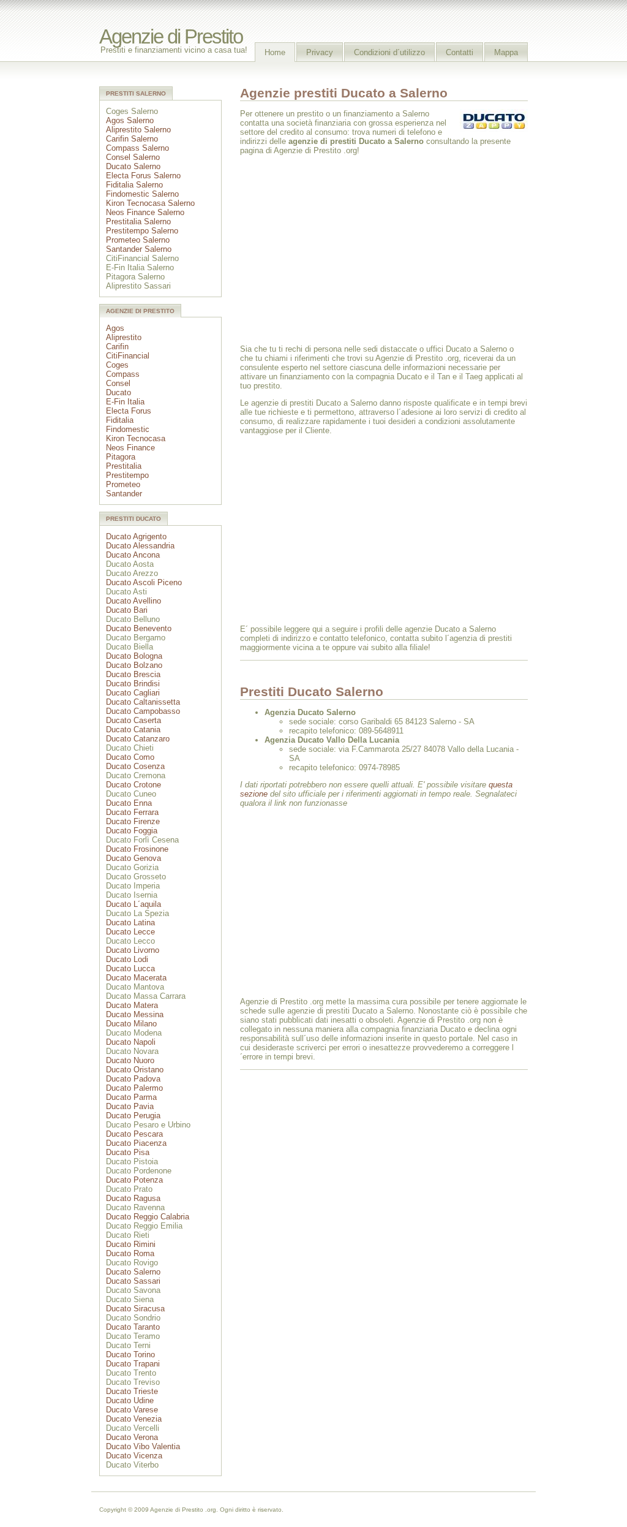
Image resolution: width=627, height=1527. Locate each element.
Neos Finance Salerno (145, 212)
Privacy (319, 52)
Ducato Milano (131, 1023)
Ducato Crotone (133, 784)
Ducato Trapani (133, 1363)
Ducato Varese (132, 1409)
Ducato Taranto (133, 1327)
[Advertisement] (343, 249)
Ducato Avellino (133, 600)
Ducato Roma (130, 1253)
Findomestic (127, 429)
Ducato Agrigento (136, 536)
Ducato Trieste (132, 1391)
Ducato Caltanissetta (143, 702)
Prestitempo (127, 475)
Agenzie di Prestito (170, 37)
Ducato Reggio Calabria (147, 1216)
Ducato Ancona (133, 554)
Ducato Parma (131, 1097)
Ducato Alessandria (140, 545)
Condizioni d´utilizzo (389, 52)
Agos (115, 328)
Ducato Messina (134, 1014)
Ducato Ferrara (132, 812)
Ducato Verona (132, 1437)
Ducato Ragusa (133, 1198)
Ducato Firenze (133, 821)
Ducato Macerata (136, 977)
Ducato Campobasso (143, 711)
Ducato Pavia (130, 1106)
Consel (118, 383)
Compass (123, 374)
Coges (117, 364)
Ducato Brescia (133, 674)
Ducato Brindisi (133, 683)
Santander (124, 493)
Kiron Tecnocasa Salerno (150, 203)
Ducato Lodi (127, 959)
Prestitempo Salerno (142, 230)
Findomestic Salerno (142, 194)
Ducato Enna (129, 803)
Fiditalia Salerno (134, 184)
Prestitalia (123, 466)
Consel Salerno (133, 157)
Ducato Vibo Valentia (143, 1446)
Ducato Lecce (130, 931)
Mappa (506, 52)
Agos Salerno (130, 120)
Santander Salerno (138, 249)
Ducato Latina (130, 922)
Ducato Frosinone (137, 849)
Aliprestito (123, 337)
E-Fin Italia (125, 401)
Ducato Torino (130, 1354)
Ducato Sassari (133, 1281)
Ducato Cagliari (133, 692)
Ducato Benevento (138, 628)
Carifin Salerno (132, 138)
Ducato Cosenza (135, 766)
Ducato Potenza (134, 1179)
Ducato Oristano (134, 1069)
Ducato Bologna (134, 656)
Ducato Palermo (134, 1088)
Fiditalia (119, 420)
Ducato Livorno (132, 950)
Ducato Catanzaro (138, 738)
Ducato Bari (127, 610)
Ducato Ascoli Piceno (144, 582)
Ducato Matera (132, 1005)
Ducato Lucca (130, 968)
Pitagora (120, 456)
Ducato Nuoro (130, 1060)
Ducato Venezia (134, 1418)
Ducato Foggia (131, 830)
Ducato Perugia (133, 1115)
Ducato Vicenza (134, 1455)
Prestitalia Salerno (138, 221)
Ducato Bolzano (134, 665)
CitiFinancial (127, 355)
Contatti (459, 52)
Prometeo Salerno (138, 239)
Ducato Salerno (133, 166)
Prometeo (123, 484)
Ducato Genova (133, 858)
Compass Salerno (137, 148)
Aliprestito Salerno (138, 129)
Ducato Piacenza (136, 1143)
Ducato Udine (130, 1400)
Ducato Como (130, 757)
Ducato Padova (133, 1078)
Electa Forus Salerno (143, 175)
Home (275, 52)
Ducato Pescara (134, 1134)
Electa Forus (128, 410)
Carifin (117, 346)
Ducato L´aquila (133, 904)
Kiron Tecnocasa (135, 438)
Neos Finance (130, 447)
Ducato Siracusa (135, 1308)
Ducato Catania (133, 729)
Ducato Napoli (131, 1042)
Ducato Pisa (127, 1152)
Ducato (118, 392)
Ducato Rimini (131, 1244)
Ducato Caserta (133, 720)
